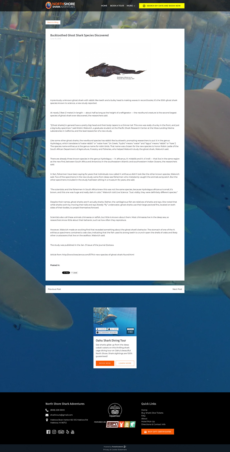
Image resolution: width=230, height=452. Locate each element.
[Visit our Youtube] (72, 432)
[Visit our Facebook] (48, 432)
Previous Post (54, 289)
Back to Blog (52, 22)
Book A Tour (117, 6)
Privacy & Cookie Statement (115, 450)
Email (75, 272)
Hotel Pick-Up (148, 421)
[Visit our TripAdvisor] (61, 432)
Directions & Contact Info (153, 424)
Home (104, 6)
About (144, 418)
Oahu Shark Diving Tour (111, 340)
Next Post (177, 289)
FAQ (143, 416)
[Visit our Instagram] (54, 432)
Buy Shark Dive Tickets (152, 413)
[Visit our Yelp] (67, 432)
